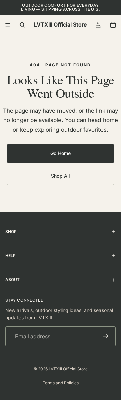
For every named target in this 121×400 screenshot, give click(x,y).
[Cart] (113, 24)
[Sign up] (105, 337)
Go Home (60, 153)
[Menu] (7, 25)
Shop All (60, 176)
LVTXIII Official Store (68, 368)
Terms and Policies (61, 382)
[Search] (22, 24)
